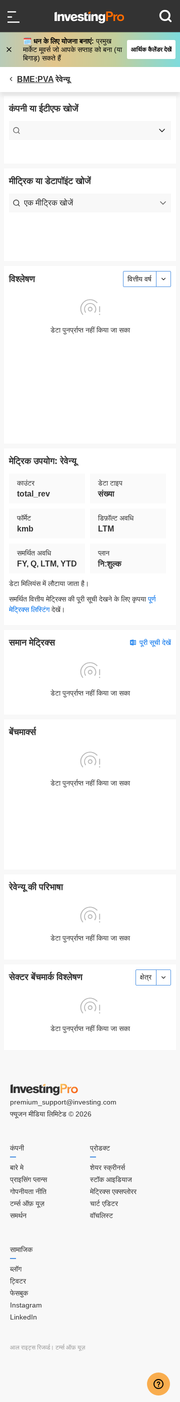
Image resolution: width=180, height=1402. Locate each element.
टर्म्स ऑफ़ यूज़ (27, 1204)
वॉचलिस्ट (101, 1216)
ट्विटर (18, 1281)
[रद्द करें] (10, 49)
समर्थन (18, 1216)
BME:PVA (35, 79)
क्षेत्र (146, 977)
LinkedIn (23, 1317)
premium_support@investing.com (63, 1102)
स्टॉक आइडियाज (111, 1180)
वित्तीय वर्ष (140, 279)
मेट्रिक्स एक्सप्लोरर (113, 1192)
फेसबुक (19, 1293)
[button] (95, 49)
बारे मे (17, 1168)
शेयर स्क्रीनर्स (107, 1168)
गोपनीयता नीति (28, 1192)
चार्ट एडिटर (104, 1204)
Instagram (26, 1305)
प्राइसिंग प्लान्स (28, 1180)
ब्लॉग (16, 1269)
